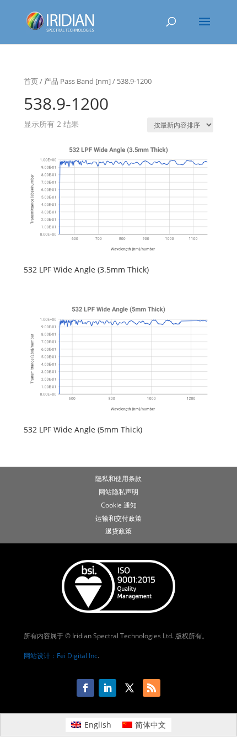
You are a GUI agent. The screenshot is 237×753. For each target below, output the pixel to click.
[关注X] (129, 688)
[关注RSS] (151, 688)
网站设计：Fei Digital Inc (61, 655)
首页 (31, 81)
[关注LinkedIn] (107, 688)
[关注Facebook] (85, 688)
